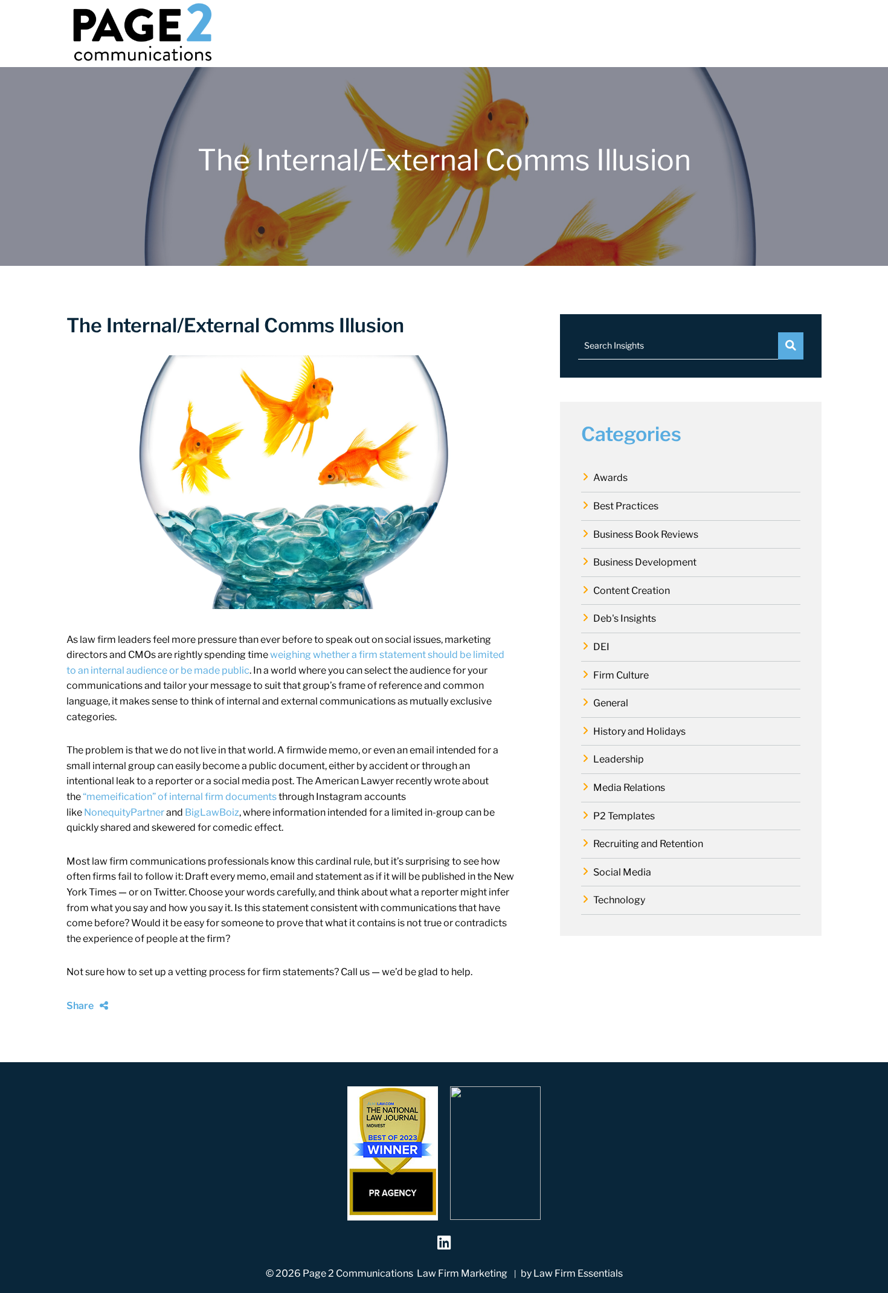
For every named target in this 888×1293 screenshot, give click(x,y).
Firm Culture (621, 675)
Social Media (622, 872)
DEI (601, 647)
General (610, 703)
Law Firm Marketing (462, 1273)
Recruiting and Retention (648, 844)
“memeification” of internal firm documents (180, 796)
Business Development (645, 562)
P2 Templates (624, 816)
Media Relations (629, 787)
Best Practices (625, 506)
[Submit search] (790, 346)
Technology (619, 900)
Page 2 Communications (358, 1273)
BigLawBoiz (212, 812)
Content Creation (631, 590)
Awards (610, 477)
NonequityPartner (124, 812)
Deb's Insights (624, 618)
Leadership (618, 759)
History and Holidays (639, 731)
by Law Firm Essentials (572, 1273)
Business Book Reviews (645, 534)
